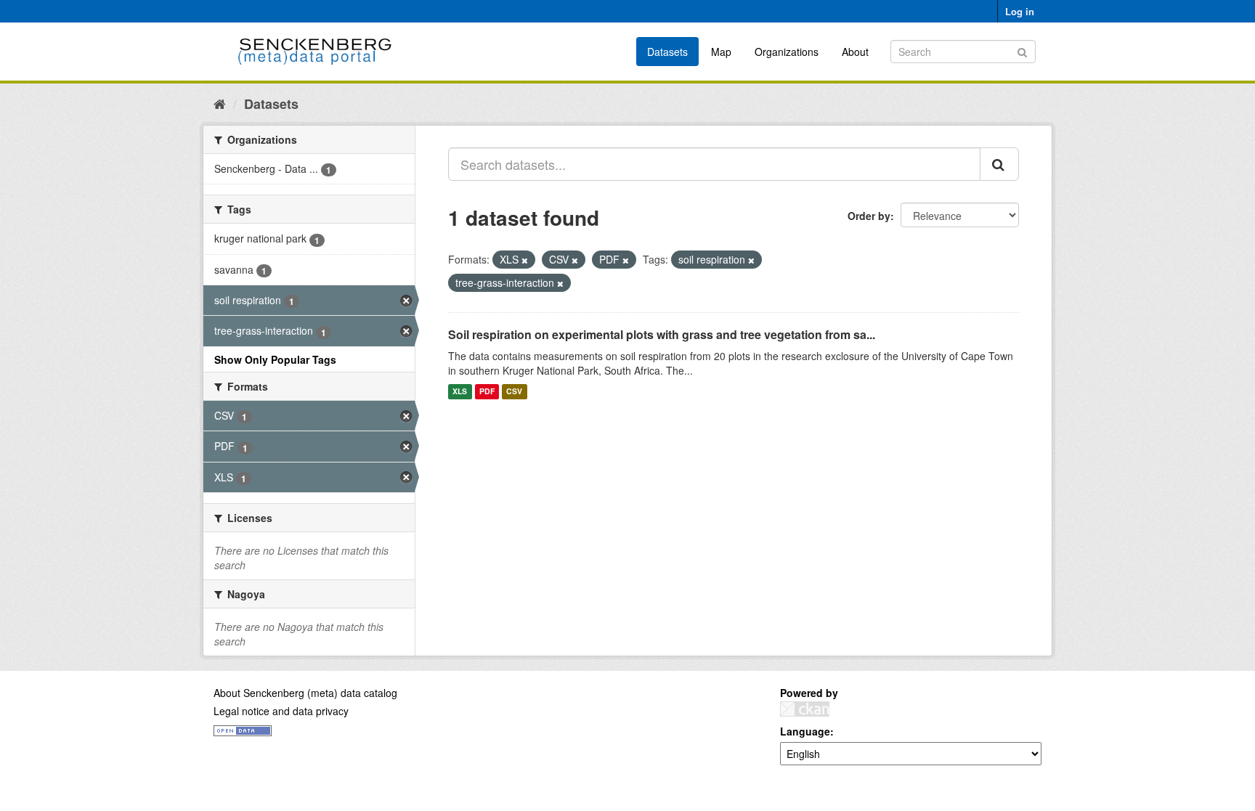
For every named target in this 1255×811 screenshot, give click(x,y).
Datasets (667, 51)
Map (721, 51)
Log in (1019, 11)
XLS (459, 391)
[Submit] (1022, 50)
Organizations (787, 51)
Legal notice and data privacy (281, 711)
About (855, 51)
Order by (869, 215)
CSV (514, 391)
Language (805, 731)
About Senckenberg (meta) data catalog (305, 692)
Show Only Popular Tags (275, 359)
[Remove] (524, 260)
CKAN (804, 709)
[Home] (220, 103)
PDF (487, 391)
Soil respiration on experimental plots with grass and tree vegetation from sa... (661, 334)
